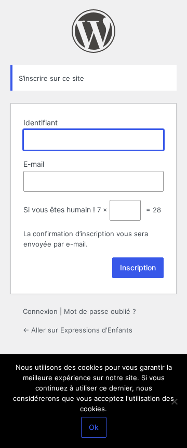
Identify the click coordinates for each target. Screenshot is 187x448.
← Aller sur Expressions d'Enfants (77, 330)
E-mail (33, 164)
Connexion (40, 311)
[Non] (174, 401)
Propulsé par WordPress (93, 31)
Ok (94, 427)
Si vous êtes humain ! (59, 209)
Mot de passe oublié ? (100, 311)
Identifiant (40, 122)
